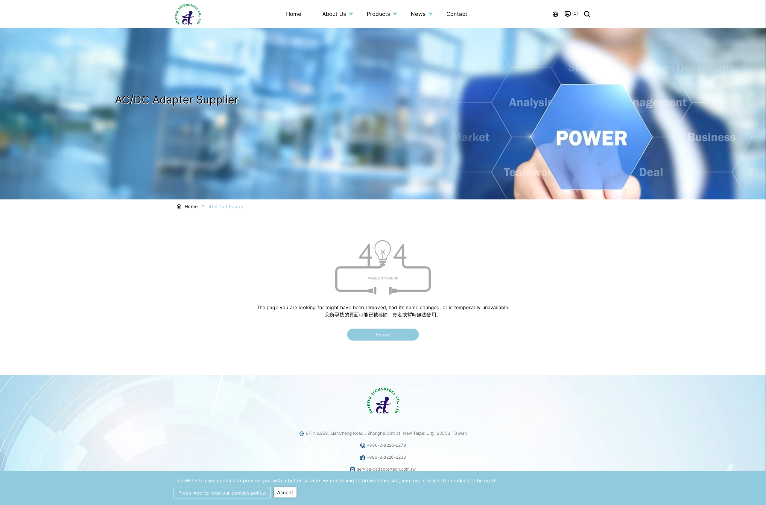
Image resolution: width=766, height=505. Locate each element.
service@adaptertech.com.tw (386, 469)
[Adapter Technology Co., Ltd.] (188, 14)
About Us (334, 14)
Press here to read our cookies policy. (222, 493)
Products (378, 14)
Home (293, 14)
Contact (456, 14)
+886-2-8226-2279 (386, 445)
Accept (285, 492)
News (418, 14)
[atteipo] (383, 414)
